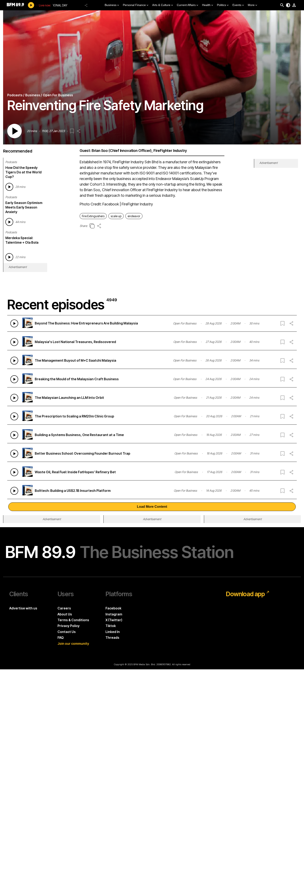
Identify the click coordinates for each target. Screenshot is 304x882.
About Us (64, 614)
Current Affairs (186, 5)
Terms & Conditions (73, 620)
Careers (64, 608)
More (251, 5)
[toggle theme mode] (288, 5)
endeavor (134, 216)
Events (236, 5)
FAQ (60, 637)
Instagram (113, 614)
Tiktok (110, 626)
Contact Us (66, 632)
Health (206, 5)
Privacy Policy (68, 626)
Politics (221, 5)
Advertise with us (23, 608)
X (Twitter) (113, 620)
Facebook (113, 608)
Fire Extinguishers (93, 216)
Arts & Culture (161, 5)
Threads (112, 637)
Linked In (112, 632)
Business (110, 5)
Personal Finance (134, 5)
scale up (116, 216)
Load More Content (152, 506)
